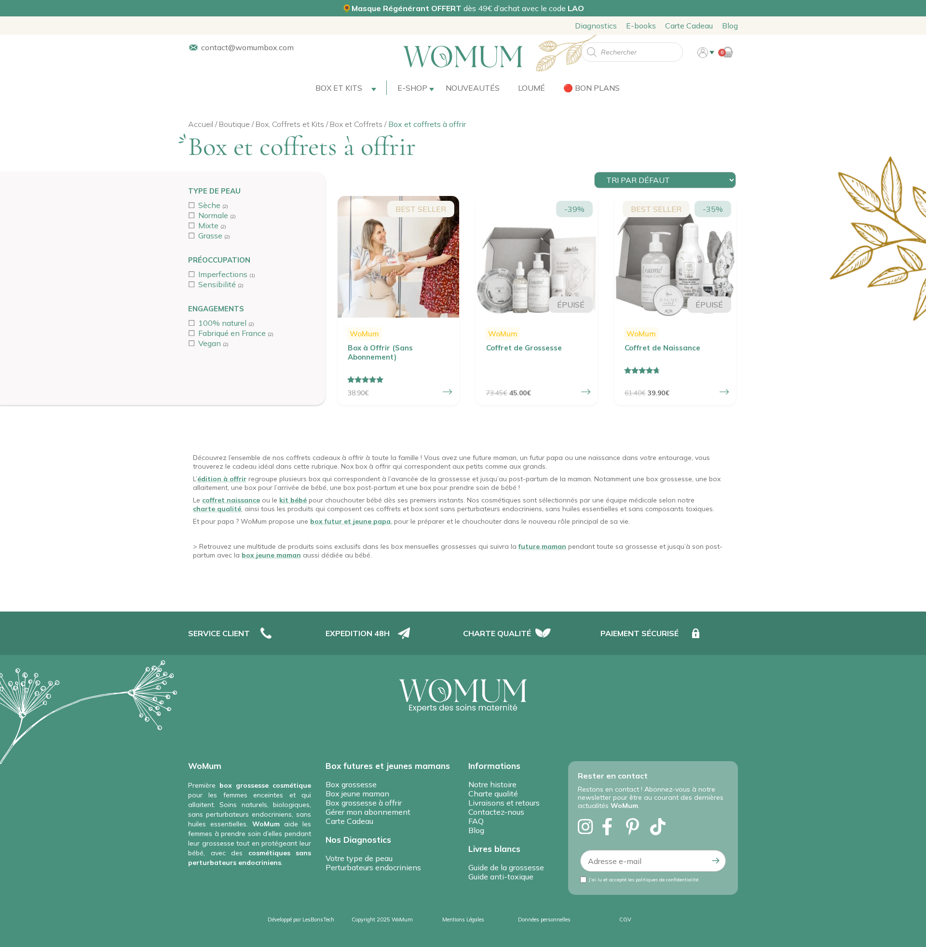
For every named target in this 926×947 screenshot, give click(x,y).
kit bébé (293, 500)
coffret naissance (231, 500)
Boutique (234, 124)
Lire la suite (586, 392)
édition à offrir (221, 478)
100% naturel (222, 323)
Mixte (208, 225)
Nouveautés (473, 88)
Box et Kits (338, 88)
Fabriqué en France (232, 333)
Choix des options (447, 392)
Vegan (209, 343)
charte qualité (217, 508)
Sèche (209, 205)
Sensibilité (217, 284)
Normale (213, 215)
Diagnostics (596, 25)
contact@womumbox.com (247, 47)
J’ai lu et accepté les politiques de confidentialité (643, 880)
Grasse (210, 235)
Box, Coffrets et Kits (290, 124)
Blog (730, 25)
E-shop (412, 88)
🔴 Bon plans (591, 88)
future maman (542, 546)
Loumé (531, 88)
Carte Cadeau (689, 25)
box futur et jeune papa (350, 521)
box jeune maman (271, 555)
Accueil (200, 124)
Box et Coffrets (356, 124)
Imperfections (222, 274)
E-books (641, 25)
